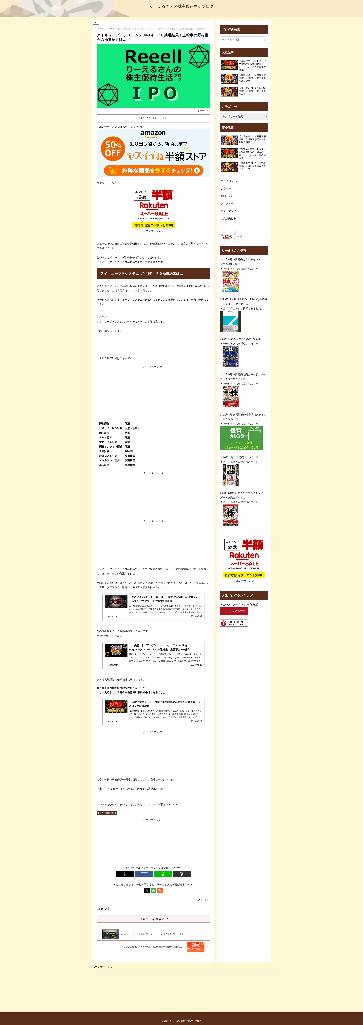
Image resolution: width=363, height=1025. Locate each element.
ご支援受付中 (228, 218)
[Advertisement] (153, 389)
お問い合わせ (228, 196)
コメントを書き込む (153, 919)
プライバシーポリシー (233, 181)
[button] (182, 874)
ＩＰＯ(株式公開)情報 (108, 813)
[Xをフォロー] (147, 890)
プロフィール (228, 203)
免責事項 (226, 188)
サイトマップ (228, 211)
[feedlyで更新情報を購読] (153, 890)
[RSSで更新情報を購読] (160, 890)
